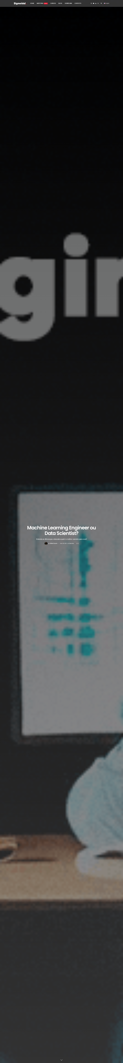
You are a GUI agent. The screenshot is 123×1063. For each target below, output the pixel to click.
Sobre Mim (68, 3)
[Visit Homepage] (20, 3)
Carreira (71, 543)
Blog (60, 3)
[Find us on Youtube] (93, 3)
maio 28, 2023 (63, 543)
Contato (78, 3)
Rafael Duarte (53, 543)
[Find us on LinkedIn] (95, 3)
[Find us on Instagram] (91, 3)
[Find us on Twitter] (98, 3)
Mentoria (42, 3)
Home (32, 3)
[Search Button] (101, 3)
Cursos (53, 3)
